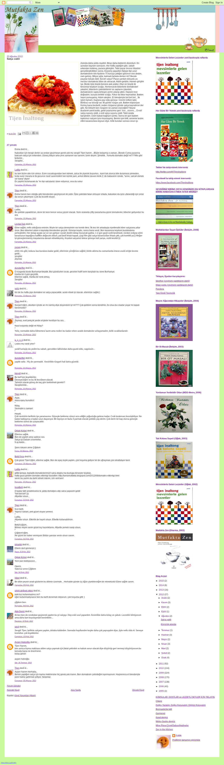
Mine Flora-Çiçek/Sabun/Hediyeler (172, 725)
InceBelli (19, 487)
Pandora (160, 289)
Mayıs (164, 639)
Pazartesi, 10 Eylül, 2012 (24, 621)
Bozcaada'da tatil (164, 709)
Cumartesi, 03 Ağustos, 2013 (25, 681)
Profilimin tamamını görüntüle (186, 740)
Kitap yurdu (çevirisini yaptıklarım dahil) (174, 285)
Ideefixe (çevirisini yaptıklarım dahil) (173, 281)
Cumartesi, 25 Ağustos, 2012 (25, 464)
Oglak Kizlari (21, 431)
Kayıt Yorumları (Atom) (25, 696)
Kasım (164, 602)
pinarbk (18, 545)
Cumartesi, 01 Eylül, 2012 (24, 500)
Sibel (17, 578)
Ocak (164, 658)
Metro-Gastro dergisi (165, 721)
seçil (17, 627)
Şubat (164, 653)
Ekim (164, 607)
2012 (161, 594)
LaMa (17, 170)
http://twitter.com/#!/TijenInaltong (171, 172)
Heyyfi (18, 373)
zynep (17, 247)
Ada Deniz (20, 611)
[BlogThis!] (27, 133)
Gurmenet (160, 713)
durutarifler (20, 268)
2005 (161, 691)
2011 (161, 664)
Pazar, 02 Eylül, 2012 (22, 552)
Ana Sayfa (76, 690)
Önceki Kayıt (138, 690)
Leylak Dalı (20, 224)
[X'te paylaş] (30, 133)
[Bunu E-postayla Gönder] (24, 133)
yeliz (17, 289)
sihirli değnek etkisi (24, 591)
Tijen (17, 191)
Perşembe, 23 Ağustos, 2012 (25, 262)
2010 (161, 668)
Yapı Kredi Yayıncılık (165, 293)
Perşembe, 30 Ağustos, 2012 (25, 482)
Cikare (159, 701)
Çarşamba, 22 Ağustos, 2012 (25, 164)
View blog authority (8, 763)
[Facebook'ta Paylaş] (34, 133)
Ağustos (165, 616)
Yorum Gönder (14, 686)
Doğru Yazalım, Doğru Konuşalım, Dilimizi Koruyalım (181, 705)
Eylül (164, 612)
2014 (161, 585)
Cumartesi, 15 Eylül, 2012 (24, 636)
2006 (161, 686)
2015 (161, 581)
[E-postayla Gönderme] (19, 134)
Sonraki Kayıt (13, 690)
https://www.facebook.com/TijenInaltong (174, 183)
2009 (161, 673)
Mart (163, 648)
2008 (161, 677)
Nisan (164, 644)
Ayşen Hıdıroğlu (22, 642)
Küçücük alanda (168, 624)
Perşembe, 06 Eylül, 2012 (24, 606)
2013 (161, 590)
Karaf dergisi (162, 717)
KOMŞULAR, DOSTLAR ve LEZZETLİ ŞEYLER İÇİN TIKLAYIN (185, 697)
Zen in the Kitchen (164, 729)
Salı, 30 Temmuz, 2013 (23, 663)
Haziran (165, 635)
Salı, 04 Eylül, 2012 (22, 572)
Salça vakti (166, 620)
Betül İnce (19, 457)
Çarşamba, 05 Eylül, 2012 (24, 585)
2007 (161, 682)
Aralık (164, 598)
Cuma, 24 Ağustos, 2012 (24, 451)
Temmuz (165, 630)
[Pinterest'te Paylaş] (37, 133)
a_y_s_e (19, 340)
